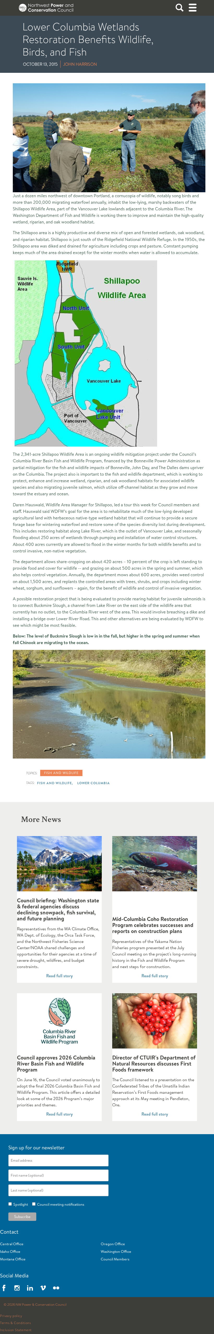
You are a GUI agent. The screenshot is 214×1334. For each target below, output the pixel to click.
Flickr (56, 1288)
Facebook (4, 1288)
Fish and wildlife (61, 772)
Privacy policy (11, 1316)
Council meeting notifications (59, 1204)
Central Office (11, 1244)
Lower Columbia (93, 783)
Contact (9, 1231)
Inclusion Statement (16, 1330)
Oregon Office (113, 1244)
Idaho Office (10, 1251)
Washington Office (116, 1251)
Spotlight (20, 1204)
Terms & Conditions (15, 1323)
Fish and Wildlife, (55, 783)
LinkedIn (30, 1288)
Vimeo (43, 1288)
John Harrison (80, 64)
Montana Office (13, 1259)
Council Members (115, 1259)
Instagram (17, 1288)
